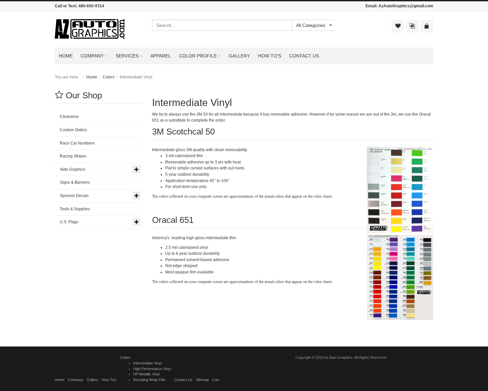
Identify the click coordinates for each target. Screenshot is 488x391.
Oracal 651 (173, 220)
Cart (215, 380)
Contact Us (183, 380)
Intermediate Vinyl (147, 363)
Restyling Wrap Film (149, 380)
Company (75, 380)
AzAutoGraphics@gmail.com (405, 6)
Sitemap (202, 380)
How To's (109, 380)
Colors (109, 77)
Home (91, 77)
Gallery (92, 380)
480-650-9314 (91, 6)
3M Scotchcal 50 (183, 132)
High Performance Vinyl (152, 369)
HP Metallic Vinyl (146, 374)
